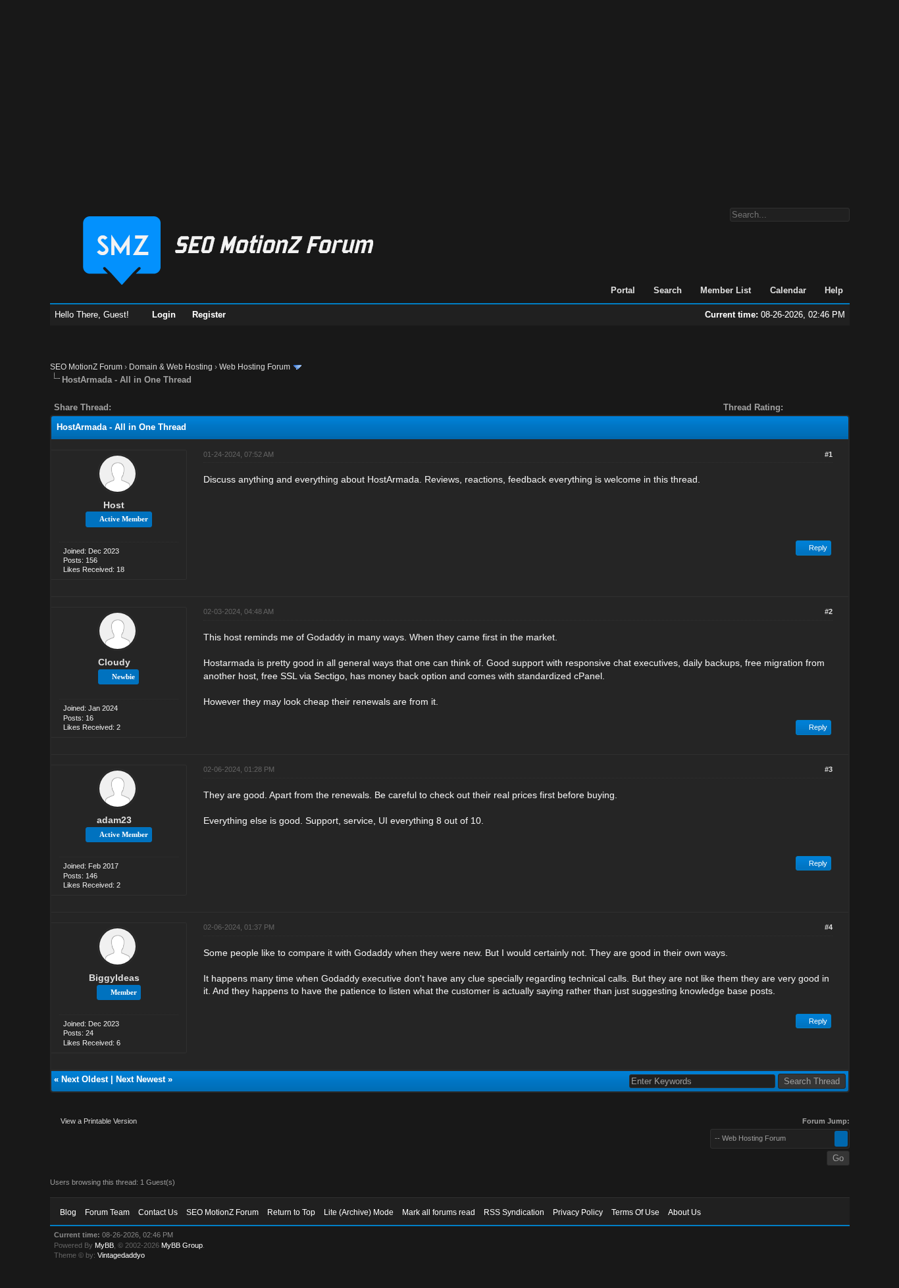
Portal (623, 290)
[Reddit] (160, 407)
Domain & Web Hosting (171, 366)
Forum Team (107, 1212)
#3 (829, 769)
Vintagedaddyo (121, 1255)
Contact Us (158, 1212)
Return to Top (291, 1212)
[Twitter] (133, 407)
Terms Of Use (635, 1212)
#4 (829, 927)
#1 (829, 454)
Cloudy (114, 662)
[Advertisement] (449, 97)
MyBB (104, 1245)
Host (113, 505)
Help (834, 290)
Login (164, 315)
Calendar (788, 290)
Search (668, 290)
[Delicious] (151, 407)
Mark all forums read (438, 1212)
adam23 (114, 820)
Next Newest (140, 1079)
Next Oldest (84, 1079)
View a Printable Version (99, 1121)
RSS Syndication (514, 1212)
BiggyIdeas (114, 977)
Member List (725, 290)
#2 (829, 611)
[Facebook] (123, 407)
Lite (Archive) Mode (359, 1212)
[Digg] (142, 407)
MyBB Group (182, 1245)
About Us (684, 1212)
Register (209, 315)
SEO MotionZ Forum (86, 366)
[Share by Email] (183, 407)
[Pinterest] (173, 407)
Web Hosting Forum (254, 366)
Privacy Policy (578, 1212)
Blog (68, 1212)
